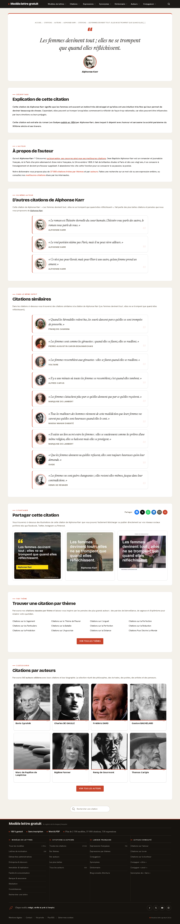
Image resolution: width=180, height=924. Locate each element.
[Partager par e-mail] (159, 512)
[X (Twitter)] (156, 907)
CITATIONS (82, 23)
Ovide (51, 464)
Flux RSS (51, 917)
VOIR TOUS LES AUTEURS (90, 788)
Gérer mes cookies (65, 917)
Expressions (88, 4)
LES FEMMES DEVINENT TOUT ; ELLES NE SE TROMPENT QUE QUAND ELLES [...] (116, 23)
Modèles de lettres (56, 4)
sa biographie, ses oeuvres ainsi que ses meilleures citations (76, 158)
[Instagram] (168, 907)
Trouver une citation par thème (44, 603)
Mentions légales (15, 917)
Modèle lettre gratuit (24, 4)
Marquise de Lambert (61, 401)
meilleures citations (35, 175)
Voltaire (53, 364)
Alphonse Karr (90, 71)
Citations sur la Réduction (140, 626)
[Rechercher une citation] (73, 809)
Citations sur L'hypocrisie (62, 630)
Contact (29, 917)
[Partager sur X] (142, 512)
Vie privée (40, 917)
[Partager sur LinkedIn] (153, 512)
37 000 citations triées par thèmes (67, 171)
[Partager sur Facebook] (136, 512)
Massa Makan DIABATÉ (61, 423)
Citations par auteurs (34, 670)
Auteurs (134, 4)
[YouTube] (162, 907)
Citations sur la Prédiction (24, 630)
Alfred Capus (56, 383)
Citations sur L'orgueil (99, 621)
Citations (73, 4)
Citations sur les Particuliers (25, 626)
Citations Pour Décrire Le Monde (143, 630)
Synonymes (104, 4)
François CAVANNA (59, 329)
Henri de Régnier (58, 485)
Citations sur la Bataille (61, 626)
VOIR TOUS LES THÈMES (90, 641)
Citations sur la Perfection (140, 621)
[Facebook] (149, 907)
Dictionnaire (120, 4)
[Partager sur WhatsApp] (148, 512)
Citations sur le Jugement (24, 621)
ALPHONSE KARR (70, 23)
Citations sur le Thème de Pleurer (66, 621)
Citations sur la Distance (100, 630)
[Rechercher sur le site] (169, 4)
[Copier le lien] (165, 512)
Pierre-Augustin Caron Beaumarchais (70, 346)
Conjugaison (148, 4)
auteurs (94, 171)
